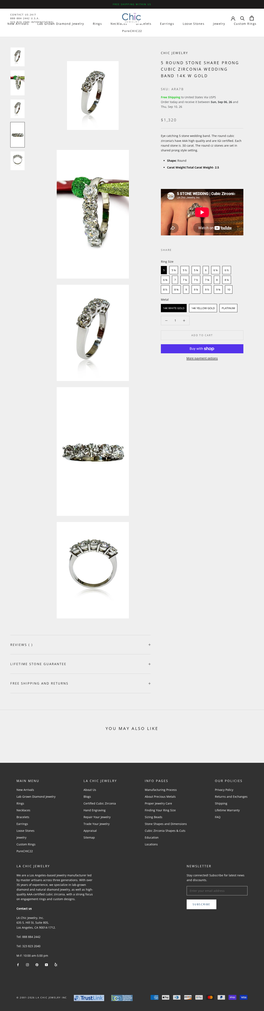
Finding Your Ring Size (160, 810)
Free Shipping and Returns (39, 683)
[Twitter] (181, 249)
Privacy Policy (224, 790)
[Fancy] (55, 964)
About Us (90, 790)
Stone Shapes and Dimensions (166, 824)
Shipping (221, 803)
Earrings (167, 24)
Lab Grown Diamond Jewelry (60, 24)
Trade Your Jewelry (97, 824)
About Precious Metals (160, 797)
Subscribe (201, 904)
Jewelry (219, 24)
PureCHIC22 (132, 31)
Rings (97, 24)
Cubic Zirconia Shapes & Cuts (165, 831)
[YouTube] (46, 964)
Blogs (87, 797)
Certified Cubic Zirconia (100, 803)
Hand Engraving (95, 810)
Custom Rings (245, 24)
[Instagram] (27, 964)
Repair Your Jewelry (97, 817)
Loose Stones (193, 24)
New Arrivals (18, 24)
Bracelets (144, 24)
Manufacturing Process (161, 790)
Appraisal (90, 831)
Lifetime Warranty (227, 810)
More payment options (202, 358)
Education (152, 837)
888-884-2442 (20, 18)
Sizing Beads (153, 817)
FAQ (217, 817)
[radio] (164, 270)
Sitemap (89, 837)
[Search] (242, 18)
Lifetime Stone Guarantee (38, 664)
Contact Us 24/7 (23, 14)
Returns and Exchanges (231, 797)
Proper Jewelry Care (158, 803)
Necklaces (119, 24)
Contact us (24, 908)
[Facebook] (175, 249)
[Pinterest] (186, 249)
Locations (151, 844)
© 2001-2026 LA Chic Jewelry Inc (41, 997)
